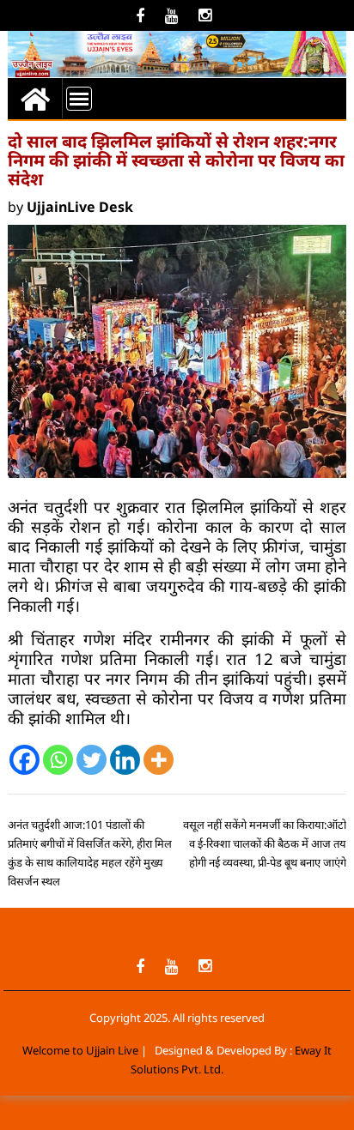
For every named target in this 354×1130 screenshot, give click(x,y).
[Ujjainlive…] (35, 98)
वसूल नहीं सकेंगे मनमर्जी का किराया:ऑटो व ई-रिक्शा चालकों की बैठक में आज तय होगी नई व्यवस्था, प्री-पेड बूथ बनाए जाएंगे (264, 843)
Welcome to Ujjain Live (80, 1050)
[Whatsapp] (58, 760)
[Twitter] (91, 760)
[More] (158, 760)
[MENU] (79, 99)
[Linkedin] (125, 760)
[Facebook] (24, 760)
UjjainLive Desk (80, 206)
